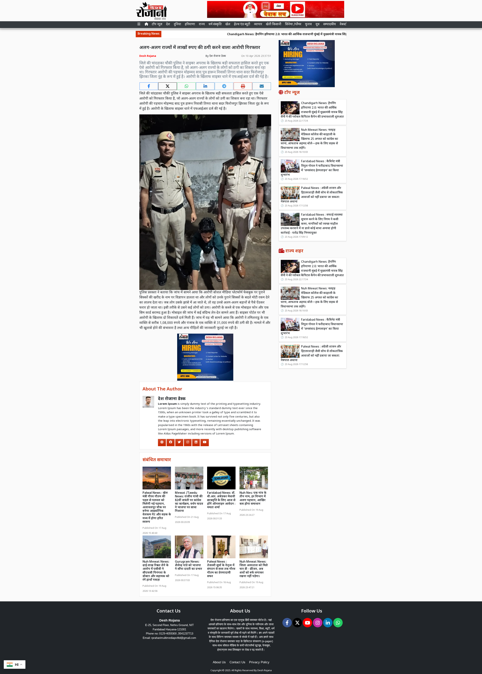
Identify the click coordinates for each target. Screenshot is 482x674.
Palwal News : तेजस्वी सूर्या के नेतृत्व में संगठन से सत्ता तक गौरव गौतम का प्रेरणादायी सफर (221, 569)
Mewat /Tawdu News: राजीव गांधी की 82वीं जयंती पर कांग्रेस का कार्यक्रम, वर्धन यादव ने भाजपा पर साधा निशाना (189, 502)
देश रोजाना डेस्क (217, 56)
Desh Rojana (264, 670)
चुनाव (308, 24)
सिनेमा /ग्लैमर (293, 24)
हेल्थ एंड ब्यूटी (242, 24)
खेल (227, 24)
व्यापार (258, 24)
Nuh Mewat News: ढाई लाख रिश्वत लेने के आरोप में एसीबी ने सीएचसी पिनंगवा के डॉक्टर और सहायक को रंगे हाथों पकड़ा (156, 571)
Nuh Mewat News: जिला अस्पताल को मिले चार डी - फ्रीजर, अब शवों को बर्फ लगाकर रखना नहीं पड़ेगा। (253, 569)
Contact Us (237, 662)
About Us (219, 662)
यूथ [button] (318, 24)
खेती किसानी (273, 24)
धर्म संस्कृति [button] (215, 24)
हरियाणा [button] (190, 24)
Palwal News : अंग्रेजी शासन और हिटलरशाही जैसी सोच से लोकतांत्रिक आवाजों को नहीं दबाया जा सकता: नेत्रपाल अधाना (312, 195)
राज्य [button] (202, 24)
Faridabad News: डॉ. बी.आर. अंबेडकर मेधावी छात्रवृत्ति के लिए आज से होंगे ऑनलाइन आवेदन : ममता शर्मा (221, 500)
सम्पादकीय (329, 24)
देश (168, 24)
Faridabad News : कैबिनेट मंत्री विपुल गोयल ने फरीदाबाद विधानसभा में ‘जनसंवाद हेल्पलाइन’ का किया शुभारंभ (312, 168)
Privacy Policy (259, 662)
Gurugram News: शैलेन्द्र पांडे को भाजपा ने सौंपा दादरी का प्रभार (188, 565)
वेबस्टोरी (344, 24)
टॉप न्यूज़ (157, 24)
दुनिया (177, 24)
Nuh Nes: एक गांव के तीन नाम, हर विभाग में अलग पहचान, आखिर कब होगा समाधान (252, 498)
